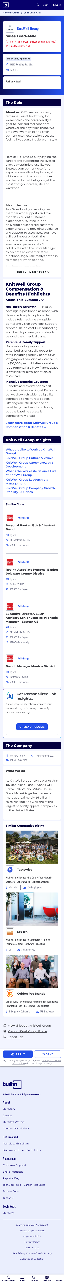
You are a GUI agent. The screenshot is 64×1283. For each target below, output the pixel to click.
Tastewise (24, 869)
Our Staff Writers (13, 1122)
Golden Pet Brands (31, 993)
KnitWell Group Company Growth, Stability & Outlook (31, 490)
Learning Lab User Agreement (32, 1225)
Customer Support (14, 1165)
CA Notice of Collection (32, 1259)
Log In (57, 5)
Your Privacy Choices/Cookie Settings (32, 1253)
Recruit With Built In (16, 1143)
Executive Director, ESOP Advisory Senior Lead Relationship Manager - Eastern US (32, 617)
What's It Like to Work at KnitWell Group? (30, 451)
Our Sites (8, 1213)
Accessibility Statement (32, 1230)
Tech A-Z (8, 1197)
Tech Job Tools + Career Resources (24, 1184)
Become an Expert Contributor (22, 1150)
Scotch (22, 931)
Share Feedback (13, 1171)
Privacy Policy (32, 1242)
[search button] (38, 4)
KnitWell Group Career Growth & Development (29, 464)
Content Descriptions (16, 1128)
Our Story (9, 1108)
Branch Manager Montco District (30, 666)
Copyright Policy (32, 1236)
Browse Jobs (11, 1191)
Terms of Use (32, 1247)
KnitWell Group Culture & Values (29, 458)
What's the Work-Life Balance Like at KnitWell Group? (31, 473)
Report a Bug (11, 1178)
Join (46, 5)
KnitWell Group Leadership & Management (27, 481)
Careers (7, 1115)
